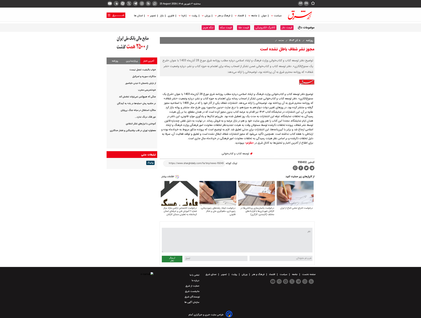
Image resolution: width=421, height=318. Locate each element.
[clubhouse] (116, 3)
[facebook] (300, 168)
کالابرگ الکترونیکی (265, 28)
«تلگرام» (249, 143)
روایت (194, 16)
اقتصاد (241, 16)
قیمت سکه (226, 28)
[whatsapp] (295, 168)
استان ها (138, 16)
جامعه (254, 16)
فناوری (171, 16)
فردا (183, 16)
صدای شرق (211, 274)
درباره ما (196, 280)
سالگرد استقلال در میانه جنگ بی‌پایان (138, 110)
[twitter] (129, 3)
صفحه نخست (308, 274)
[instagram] (141, 3)
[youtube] (109, 3)
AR (300, 3)
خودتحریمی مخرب (147, 90)
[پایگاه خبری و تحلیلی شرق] (299, 19)
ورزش (207, 16)
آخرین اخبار (148, 61)
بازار (161, 16)
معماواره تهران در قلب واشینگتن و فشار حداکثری (133, 130)
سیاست (277, 16)
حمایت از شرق (193, 286)
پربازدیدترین (132, 61)
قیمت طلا (243, 28)
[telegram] (135, 3)
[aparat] (122, 3)
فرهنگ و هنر (224, 16)
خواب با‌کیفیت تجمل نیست (142, 69)
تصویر (153, 16)
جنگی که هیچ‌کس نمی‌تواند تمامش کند (137, 96)
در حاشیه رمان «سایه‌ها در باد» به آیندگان (136, 103)
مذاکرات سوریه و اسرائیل (144, 76)
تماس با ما (195, 275)
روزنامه (309, 40)
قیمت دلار (287, 28)
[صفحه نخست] (312, 3)
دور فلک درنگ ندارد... (145, 117)
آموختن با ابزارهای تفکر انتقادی (141, 123)
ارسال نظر (172, 259)
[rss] (148, 3)
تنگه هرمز (208, 28)
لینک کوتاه (231, 163)
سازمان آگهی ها (192, 302)
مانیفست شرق (192, 291)
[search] (154, 3)
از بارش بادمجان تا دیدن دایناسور (140, 83)
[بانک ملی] (132, 50)
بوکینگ (150, 163)
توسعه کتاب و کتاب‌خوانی (236, 154)
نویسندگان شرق (192, 297)
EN (306, 3)
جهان (264, 16)
